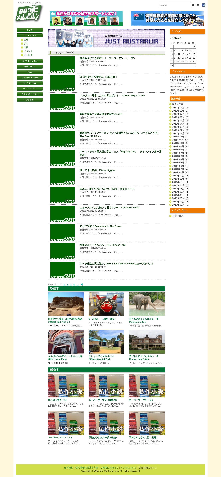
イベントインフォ (30, 61)
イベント (28, 51)
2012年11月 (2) (180, 110)
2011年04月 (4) (180, 162)
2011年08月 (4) (180, 149)
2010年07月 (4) (180, 192)
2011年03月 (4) (180, 166)
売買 (26, 47)
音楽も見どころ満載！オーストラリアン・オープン (108, 58)
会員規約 (68, 467)
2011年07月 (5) (180, 153)
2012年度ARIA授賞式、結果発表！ (99, 76)
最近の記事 (177, 104)
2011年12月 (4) (180, 136)
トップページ (30, 30)
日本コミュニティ (30, 94)
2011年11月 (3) (180, 140)
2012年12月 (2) (180, 107)
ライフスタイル (30, 89)
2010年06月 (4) (180, 195)
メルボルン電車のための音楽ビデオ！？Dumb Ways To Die (112, 95)
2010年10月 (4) (180, 182)
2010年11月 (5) (180, 179)
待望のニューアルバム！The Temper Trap (102, 245)
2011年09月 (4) (180, 146)
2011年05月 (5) (180, 159)
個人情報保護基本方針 (86, 467)
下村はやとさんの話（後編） (103, 437)
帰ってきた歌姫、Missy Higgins (97, 170)
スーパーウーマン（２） (141, 400)
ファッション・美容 (30, 78)
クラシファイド (30, 35)
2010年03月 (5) (180, 204)
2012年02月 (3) (180, 130)
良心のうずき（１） (58, 400)
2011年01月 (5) (180, 172)
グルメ (30, 72)
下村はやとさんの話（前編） (144, 437)
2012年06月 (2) (180, 117)
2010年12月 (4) (180, 175)
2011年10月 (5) (180, 143)
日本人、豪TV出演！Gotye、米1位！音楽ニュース (107, 188)
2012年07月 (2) (180, 114)
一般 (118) (177, 216)
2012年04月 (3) (180, 123)
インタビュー (30, 100)
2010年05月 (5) (180, 198)
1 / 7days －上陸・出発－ (103, 318)
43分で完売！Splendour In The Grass (100, 226)
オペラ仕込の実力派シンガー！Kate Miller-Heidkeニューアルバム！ (117, 263)
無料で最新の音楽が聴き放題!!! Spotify (101, 114)
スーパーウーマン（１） (60, 437)
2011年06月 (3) (180, 156)
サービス (28, 55)
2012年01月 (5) (180, 133)
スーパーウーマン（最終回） (103, 400)
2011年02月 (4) (180, 169)
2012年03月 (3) (180, 127)
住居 (26, 39)
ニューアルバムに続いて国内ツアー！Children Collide (109, 207)
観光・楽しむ (30, 67)
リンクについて (129, 467)
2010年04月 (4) (180, 201)
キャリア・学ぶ (30, 83)
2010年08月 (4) (180, 188)
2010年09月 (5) (180, 185)
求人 (26, 43)
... (78, 284)
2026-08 (176, 38)
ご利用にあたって (109, 467)
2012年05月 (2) (180, 120)
